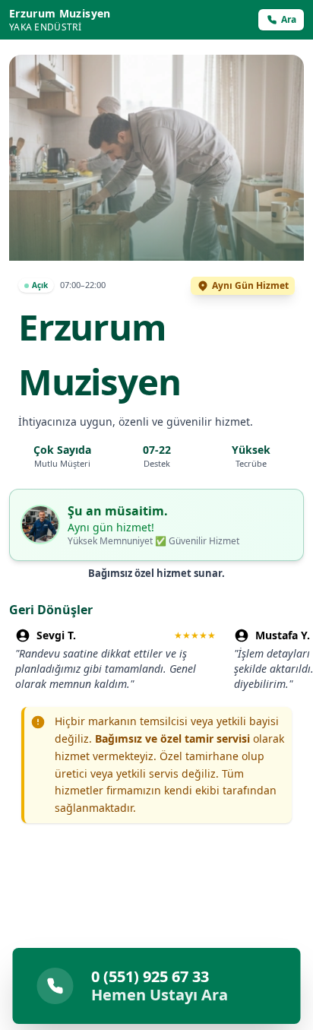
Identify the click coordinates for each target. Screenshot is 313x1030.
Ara (288, 19)
